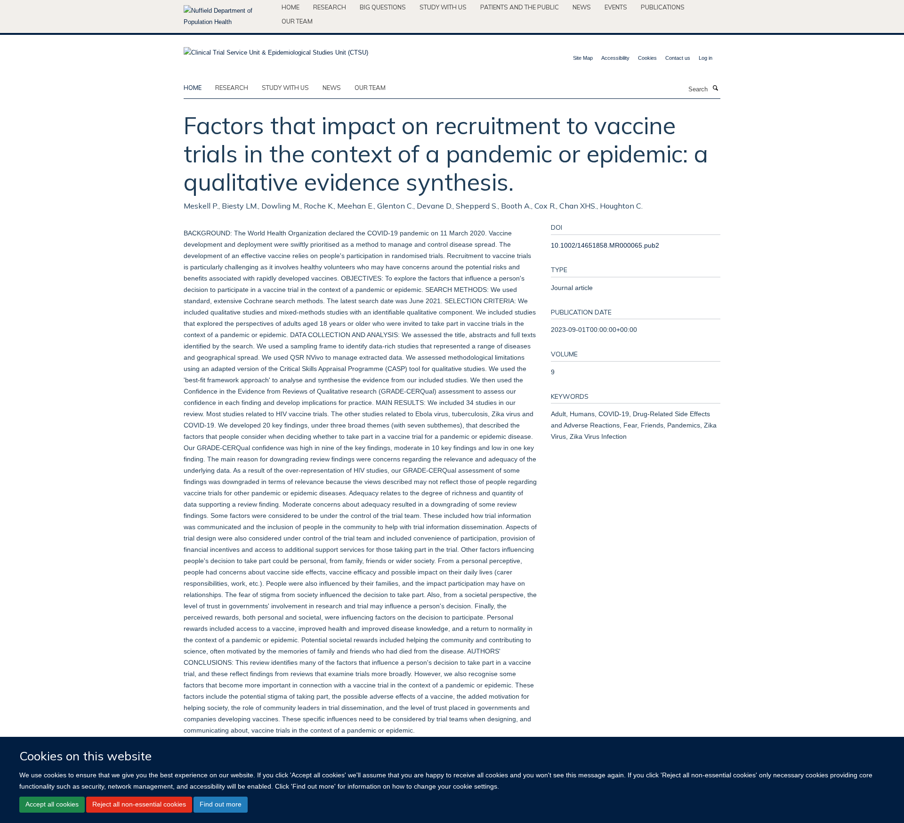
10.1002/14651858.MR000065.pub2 (605, 245)
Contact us (677, 58)
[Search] (715, 88)
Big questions (383, 7)
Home (290, 7)
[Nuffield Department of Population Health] (229, 16)
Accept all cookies (52, 804)
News (582, 7)
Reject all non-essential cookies (139, 804)
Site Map (583, 58)
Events (616, 7)
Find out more (221, 804)
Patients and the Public (519, 7)
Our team (297, 21)
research (231, 87)
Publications (663, 7)
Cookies (647, 58)
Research (329, 7)
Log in (705, 58)
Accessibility (615, 58)
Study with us (443, 7)
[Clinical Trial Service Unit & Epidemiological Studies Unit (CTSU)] (276, 49)
